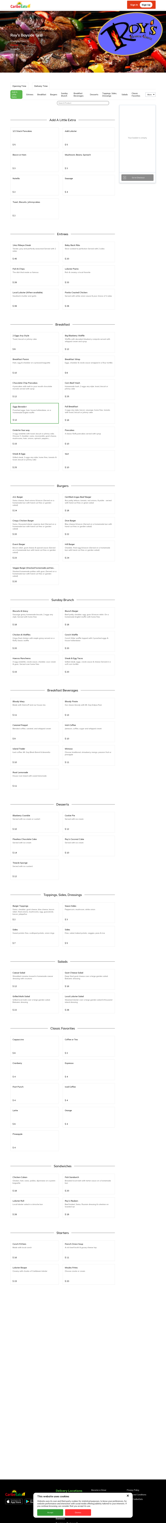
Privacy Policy (133, 1490)
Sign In (134, 4)
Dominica (60, 1518)
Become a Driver (98, 1490)
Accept (50, 1512)
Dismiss (78, 1512)
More (149, 95)
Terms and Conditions (136, 1494)
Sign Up (146, 4)
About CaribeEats (135, 1499)
